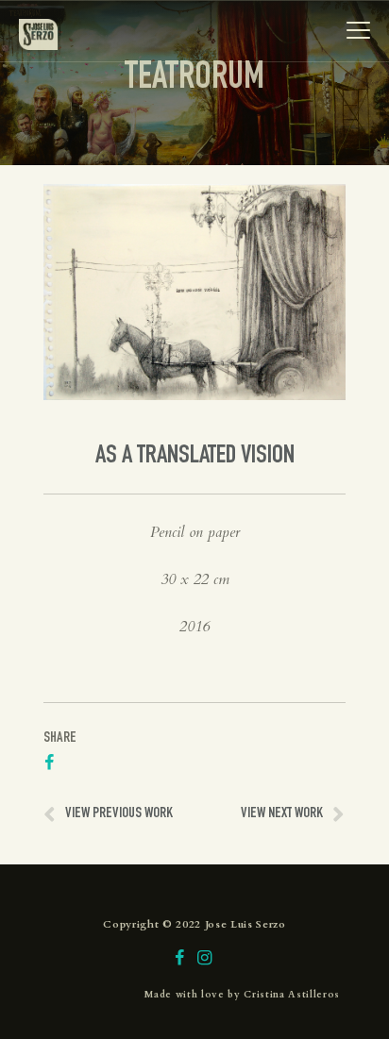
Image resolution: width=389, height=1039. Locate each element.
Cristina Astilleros (292, 994)
